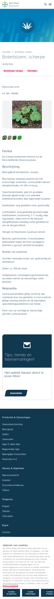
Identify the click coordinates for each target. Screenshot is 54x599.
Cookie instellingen (31, 593)
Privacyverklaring (10, 586)
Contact (6, 532)
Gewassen (7, 439)
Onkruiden (7, 516)
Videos (5, 490)
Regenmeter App (11, 449)
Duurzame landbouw (13, 485)
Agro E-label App (11, 444)
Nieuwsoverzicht (10, 475)
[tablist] (27, 137)
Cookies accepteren (11, 593)
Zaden (5, 434)
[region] (27, 568)
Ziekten (6, 511)
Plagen (5, 506)
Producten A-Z (9, 459)
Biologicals (7, 429)
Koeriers (6, 480)
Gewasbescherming (12, 424)
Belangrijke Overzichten (14, 454)
